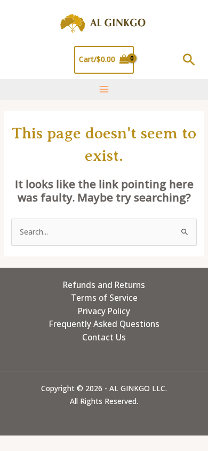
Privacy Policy (104, 311)
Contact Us (104, 337)
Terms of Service (104, 298)
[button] (189, 59)
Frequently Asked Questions (104, 324)
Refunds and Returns (104, 285)
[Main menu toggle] (103, 89)
